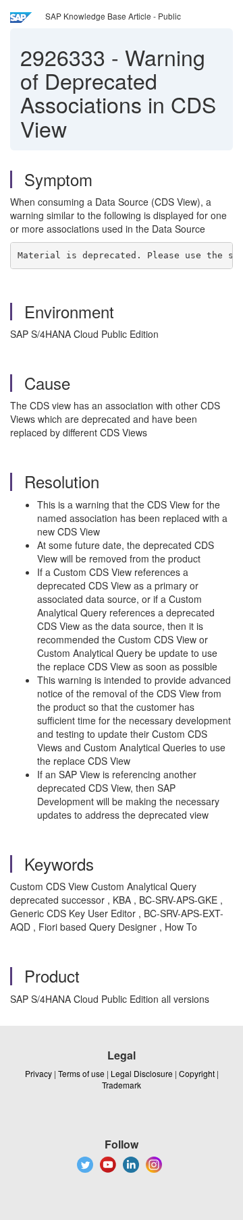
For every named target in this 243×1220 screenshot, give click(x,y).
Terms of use (81, 1073)
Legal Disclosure (142, 1073)
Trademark (121, 1085)
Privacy (38, 1073)
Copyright (197, 1073)
